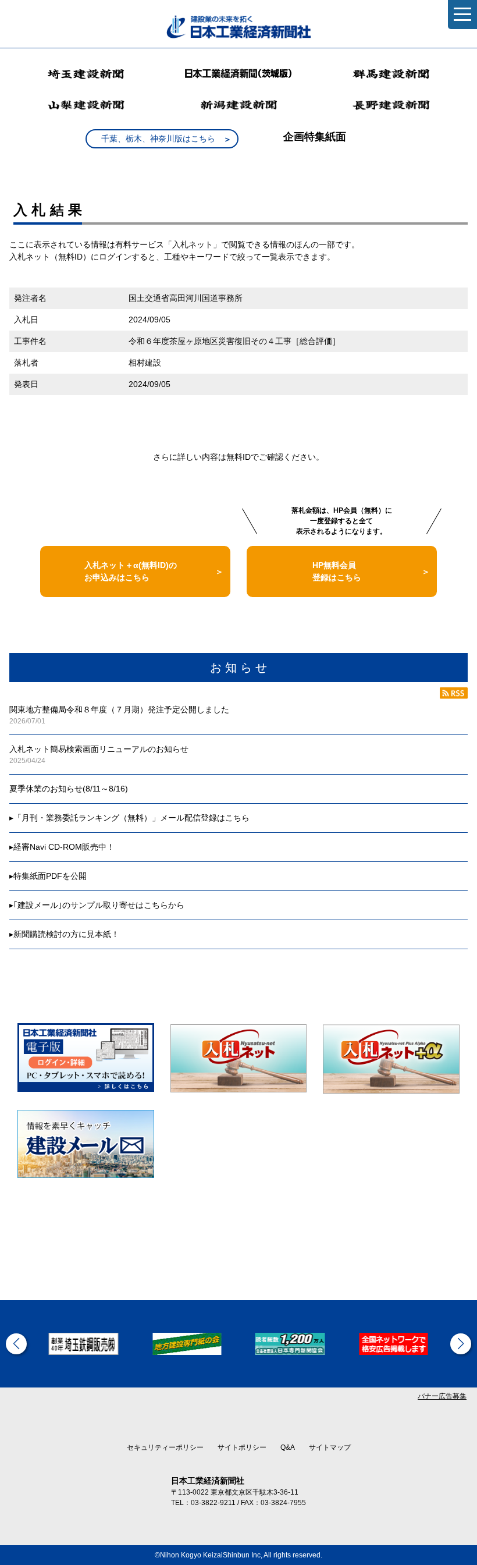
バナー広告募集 (442, 1396)
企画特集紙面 (314, 137)
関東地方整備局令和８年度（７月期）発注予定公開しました (119, 709)
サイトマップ (330, 1447)
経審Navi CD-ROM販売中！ (64, 846)
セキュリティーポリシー (165, 1447)
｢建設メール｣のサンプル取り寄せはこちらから (98, 905)
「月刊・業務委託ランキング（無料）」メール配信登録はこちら (131, 817)
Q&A (287, 1447)
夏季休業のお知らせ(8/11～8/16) (68, 788)
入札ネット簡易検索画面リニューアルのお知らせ (98, 749)
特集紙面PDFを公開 (50, 876)
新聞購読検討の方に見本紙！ (66, 934)
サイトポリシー (242, 1447)
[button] (16, 1343)
